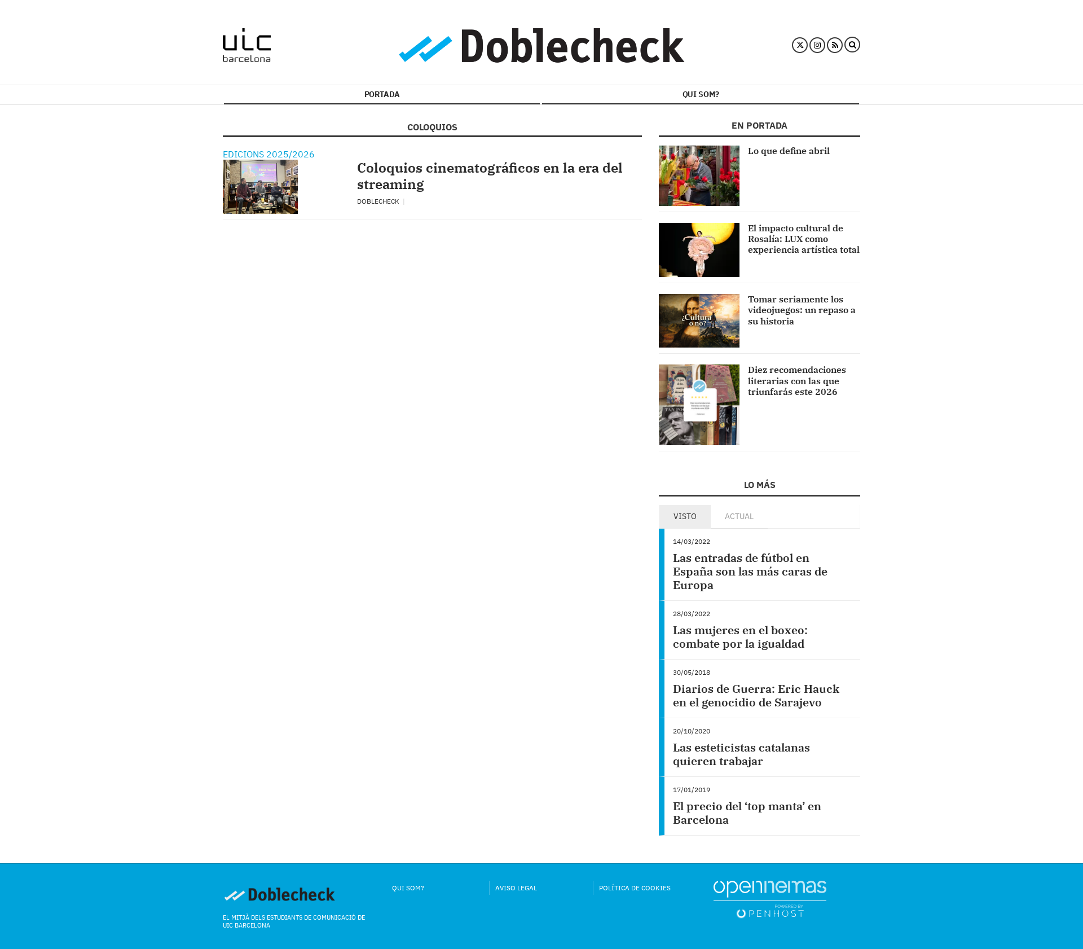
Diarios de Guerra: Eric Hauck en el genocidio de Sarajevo (756, 695)
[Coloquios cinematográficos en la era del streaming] (260, 187)
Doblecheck (379, 201)
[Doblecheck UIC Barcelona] (247, 45)
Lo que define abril (789, 150)
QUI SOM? (701, 94)
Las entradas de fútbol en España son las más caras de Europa (750, 571)
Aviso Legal (516, 888)
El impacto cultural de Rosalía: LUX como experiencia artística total (804, 238)
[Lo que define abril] (699, 176)
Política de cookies (635, 888)
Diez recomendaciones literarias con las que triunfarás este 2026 (797, 380)
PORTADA (382, 94)
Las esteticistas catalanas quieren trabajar (741, 754)
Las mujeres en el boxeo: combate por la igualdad (740, 636)
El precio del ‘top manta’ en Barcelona (747, 812)
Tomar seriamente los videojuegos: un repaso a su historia (802, 309)
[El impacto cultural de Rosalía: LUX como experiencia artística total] (699, 250)
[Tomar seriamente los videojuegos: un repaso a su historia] (699, 321)
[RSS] (835, 45)
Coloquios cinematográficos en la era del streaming (490, 176)
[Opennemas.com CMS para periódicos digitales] (770, 898)
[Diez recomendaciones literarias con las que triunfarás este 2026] (699, 404)
